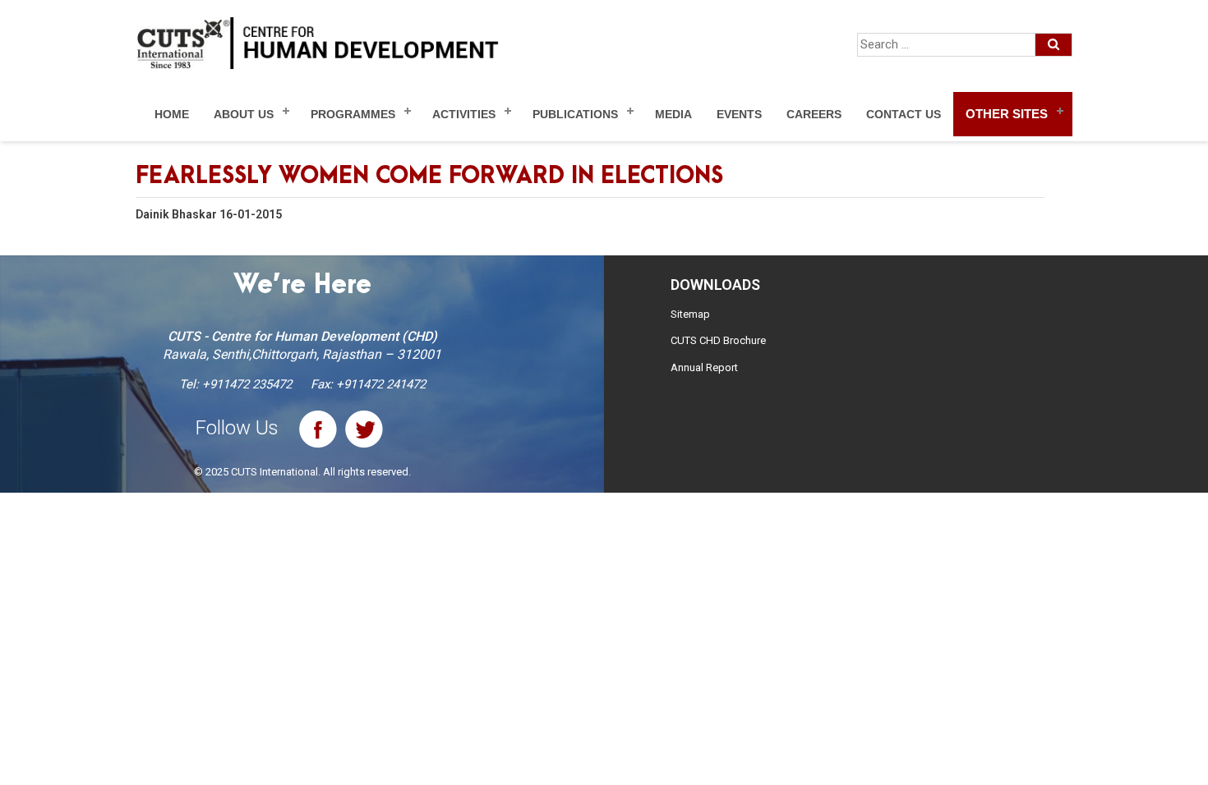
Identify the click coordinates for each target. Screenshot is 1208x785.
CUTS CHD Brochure (718, 340)
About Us (244, 114)
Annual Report (704, 367)
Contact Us (903, 114)
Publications (575, 114)
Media (673, 114)
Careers (813, 114)
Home (171, 114)
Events (739, 114)
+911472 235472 (247, 384)
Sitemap (690, 314)
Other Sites (1007, 114)
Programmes (353, 114)
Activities (464, 114)
